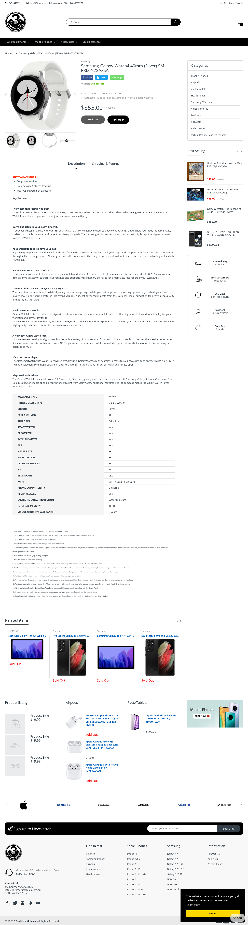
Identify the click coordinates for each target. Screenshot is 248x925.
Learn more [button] (193, 904)
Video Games (198, 128)
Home (8, 53)
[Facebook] (7, 903)
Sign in (239, 3)
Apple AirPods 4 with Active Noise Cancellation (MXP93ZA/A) (102, 767)
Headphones (198, 95)
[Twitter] (15, 903)
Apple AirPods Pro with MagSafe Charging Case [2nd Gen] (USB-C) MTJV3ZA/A (102, 744)
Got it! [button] (213, 913)
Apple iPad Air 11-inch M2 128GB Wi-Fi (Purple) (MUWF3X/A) (161, 718)
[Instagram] (22, 903)
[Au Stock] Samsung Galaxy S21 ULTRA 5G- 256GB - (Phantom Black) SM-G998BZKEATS (71, 635)
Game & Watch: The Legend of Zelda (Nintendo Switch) (224, 210)
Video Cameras (199, 108)
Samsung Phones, (125, 97)
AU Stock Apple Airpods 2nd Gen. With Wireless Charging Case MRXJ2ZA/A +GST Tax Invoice (102, 720)
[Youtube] (38, 903)
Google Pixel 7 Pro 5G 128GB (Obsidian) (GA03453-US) (223, 234)
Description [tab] (76, 163)
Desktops (196, 115)
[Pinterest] (30, 903)
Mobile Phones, (106, 97)
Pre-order (118, 119)
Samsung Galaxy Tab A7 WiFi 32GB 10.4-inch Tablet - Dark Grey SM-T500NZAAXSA (27, 635)
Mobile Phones (199, 75)
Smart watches (144, 97)
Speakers (196, 121)
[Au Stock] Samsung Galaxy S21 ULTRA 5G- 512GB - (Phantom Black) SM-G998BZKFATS (160, 635)
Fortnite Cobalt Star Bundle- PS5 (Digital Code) (223, 191)
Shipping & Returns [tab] (105, 163)
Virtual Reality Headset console (208, 135)
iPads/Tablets (198, 89)
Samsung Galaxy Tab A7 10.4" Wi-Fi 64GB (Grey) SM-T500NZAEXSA (116, 635)
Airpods (195, 82)
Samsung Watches (201, 102)
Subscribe (228, 828)
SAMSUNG (13, 631)
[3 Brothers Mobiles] (15, 21)
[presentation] (177, 620)
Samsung (85, 61)
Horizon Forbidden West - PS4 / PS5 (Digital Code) (224, 165)
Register (228, 3)
